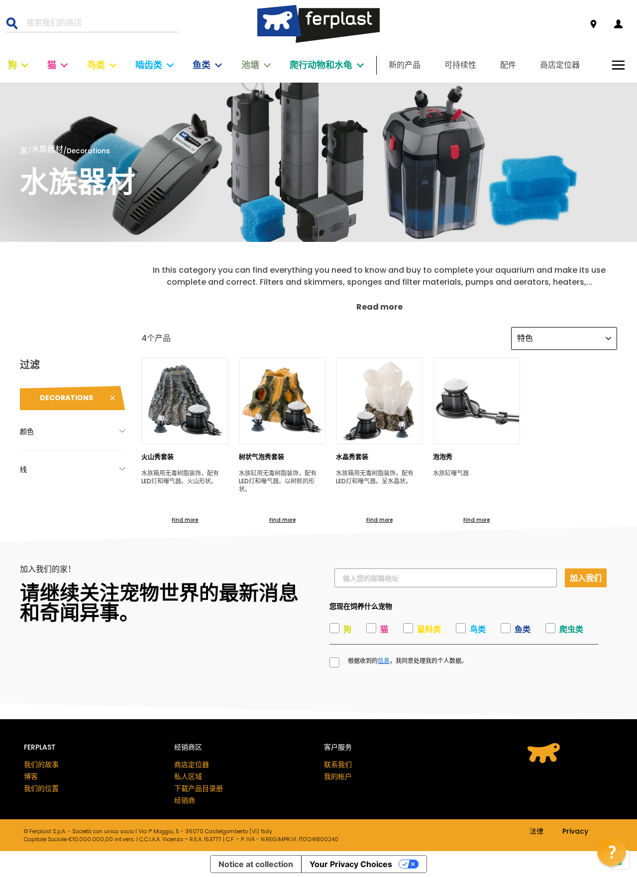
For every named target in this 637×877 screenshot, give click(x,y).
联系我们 (338, 765)
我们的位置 (41, 788)
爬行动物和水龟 (321, 65)
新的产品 (405, 65)
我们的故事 (41, 765)
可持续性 (460, 65)
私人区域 (188, 776)
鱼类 (202, 65)
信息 (384, 661)
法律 (536, 831)
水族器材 (47, 150)
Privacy (575, 831)
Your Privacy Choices (351, 864)
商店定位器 (560, 65)
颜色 (27, 432)
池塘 (250, 65)
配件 (508, 65)
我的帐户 (338, 776)
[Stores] (593, 24)
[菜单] (618, 65)
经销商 (184, 800)
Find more (185, 520)
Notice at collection (255, 864)
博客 (31, 776)
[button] (611, 851)
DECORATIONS (66, 398)
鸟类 (96, 65)
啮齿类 (148, 65)
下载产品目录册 (198, 788)
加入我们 (586, 577)
